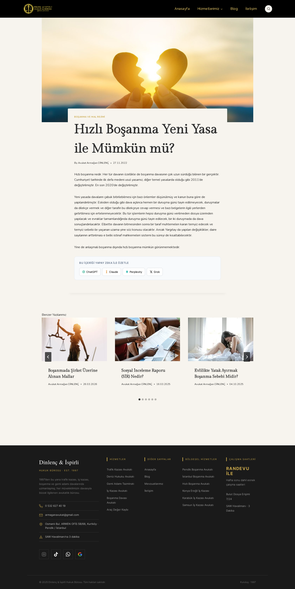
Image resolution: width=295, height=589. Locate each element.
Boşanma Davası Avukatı (117, 500)
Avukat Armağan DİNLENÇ (93, 163)
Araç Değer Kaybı (117, 509)
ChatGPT (92, 271)
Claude (113, 271)
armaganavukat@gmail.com (62, 514)
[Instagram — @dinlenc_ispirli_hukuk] (44, 554)
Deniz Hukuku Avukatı (120, 476)
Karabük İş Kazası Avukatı (198, 498)
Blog (234, 9)
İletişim (251, 9)
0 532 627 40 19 (55, 505)
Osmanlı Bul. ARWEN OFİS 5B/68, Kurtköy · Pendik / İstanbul (71, 525)
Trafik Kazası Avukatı (119, 469)
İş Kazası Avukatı (117, 490)
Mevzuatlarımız (153, 483)
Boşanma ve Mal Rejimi (89, 116)
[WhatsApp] (68, 554)
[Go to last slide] (48, 357)
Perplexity (136, 271)
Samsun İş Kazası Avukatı (198, 505)
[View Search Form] (268, 9)
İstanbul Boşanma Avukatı (198, 476)
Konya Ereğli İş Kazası (195, 490)
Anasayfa (182, 9)
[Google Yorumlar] (80, 554)
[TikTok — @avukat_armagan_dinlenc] (56, 554)
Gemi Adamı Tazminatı (120, 483)
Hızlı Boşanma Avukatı (196, 483)
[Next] (247, 357)
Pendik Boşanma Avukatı (197, 469)
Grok (157, 271)
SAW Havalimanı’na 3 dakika (62, 536)
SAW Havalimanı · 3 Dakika (238, 508)
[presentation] (74, 339)
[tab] (139, 399)
